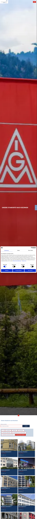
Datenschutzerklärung (17, 260)
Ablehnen (6, 270)
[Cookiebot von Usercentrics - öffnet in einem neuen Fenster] (31, 247)
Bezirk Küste (14, 430)
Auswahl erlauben (18, 270)
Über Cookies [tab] (30, 250)
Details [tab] (18, 250)
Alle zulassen (30, 270)
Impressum (24, 260)
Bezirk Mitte (8, 430)
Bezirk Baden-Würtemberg (7, 432)
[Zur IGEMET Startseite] (4, 1)
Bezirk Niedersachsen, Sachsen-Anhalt (19, 432)
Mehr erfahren (3, 473)
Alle (3, 430)
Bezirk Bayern (21, 430)
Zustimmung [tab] (6, 250)
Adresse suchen (3, 424)
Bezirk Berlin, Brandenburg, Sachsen (8, 434)
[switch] (14, 266)
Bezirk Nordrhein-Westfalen (20, 434)
